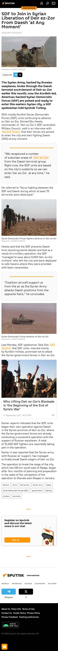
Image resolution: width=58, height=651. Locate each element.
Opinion (6, 485)
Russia (28, 583)
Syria (15, 485)
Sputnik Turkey (11, 131)
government (37, 490)
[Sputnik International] (8, 4)
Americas (17, 583)
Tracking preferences (29, 617)
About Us (5, 609)
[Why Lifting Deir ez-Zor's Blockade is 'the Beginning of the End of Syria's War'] (29, 379)
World (5, 583)
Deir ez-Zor (40, 157)
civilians (6, 496)
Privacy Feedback (9, 617)
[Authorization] (42, 3)
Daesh (48, 485)
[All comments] (4, 647)
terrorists (16, 496)
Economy (40, 583)
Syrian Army (38, 485)
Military (52, 583)
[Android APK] (10, 625)
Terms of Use (28, 609)
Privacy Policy (33, 613)
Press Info (16, 609)
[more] (53, 415)
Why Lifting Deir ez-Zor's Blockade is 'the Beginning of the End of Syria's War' (28, 405)
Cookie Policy (19, 613)
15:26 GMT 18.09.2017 (11, 32)
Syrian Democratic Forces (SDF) (15, 490)
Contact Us (6, 613)
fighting (48, 490)
